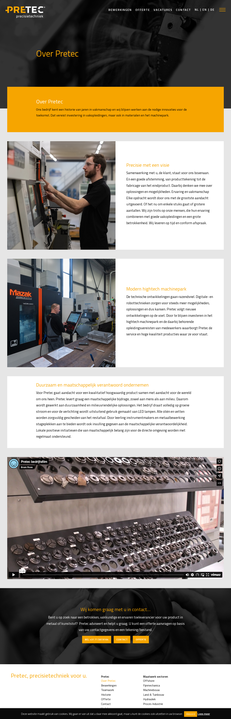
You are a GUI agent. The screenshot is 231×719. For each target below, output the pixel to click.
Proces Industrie (153, 704)
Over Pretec (108, 681)
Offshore (148, 681)
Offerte (142, 10)
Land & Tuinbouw (153, 694)
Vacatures (163, 10)
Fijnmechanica (151, 685)
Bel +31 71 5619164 (96, 639)
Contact (183, 10)
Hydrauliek (149, 699)
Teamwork (107, 690)
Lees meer (204, 714)
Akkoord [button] (190, 714)
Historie (106, 694)
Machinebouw (151, 690)
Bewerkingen (120, 10)
